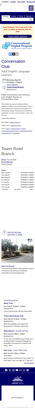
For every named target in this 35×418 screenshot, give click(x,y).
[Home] (18, 380)
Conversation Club (6, 133)
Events (13, 16)
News (18, 395)
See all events (29, 363)
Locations (5, 2)
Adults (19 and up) (15, 122)
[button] (31, 8)
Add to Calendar (12, 84)
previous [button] (5, 189)
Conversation (15, 133)
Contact (13, 2)
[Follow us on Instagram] (14, 370)
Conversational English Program (10, 131)
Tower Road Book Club (14, 316)
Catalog (5, 16)
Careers (17, 406)
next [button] (31, 189)
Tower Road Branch (15, 87)
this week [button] (17, 189)
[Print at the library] (24, 370)
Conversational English (26, 131)
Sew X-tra (15, 350)
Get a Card (21, 2)
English (23, 128)
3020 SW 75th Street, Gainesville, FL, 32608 (14, 233)
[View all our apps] (28, 370)
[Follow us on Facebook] (6, 370)
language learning (15, 128)
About (17, 388)
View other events (17, 36)
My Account (31, 2)
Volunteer (17, 402)
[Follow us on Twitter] (10, 370)
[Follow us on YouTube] (17, 370)
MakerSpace (16, 331)
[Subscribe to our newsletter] (21, 370)
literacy (8, 128)
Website (29, 16)
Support (17, 391)
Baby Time (8, 303)
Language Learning (16, 125)
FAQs (21, 16)
